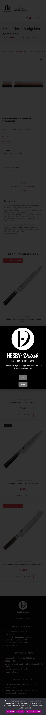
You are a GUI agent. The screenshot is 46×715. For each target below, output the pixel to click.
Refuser (21, 711)
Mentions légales (33, 711)
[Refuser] (43, 706)
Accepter (10, 711)
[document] (23, 357)
